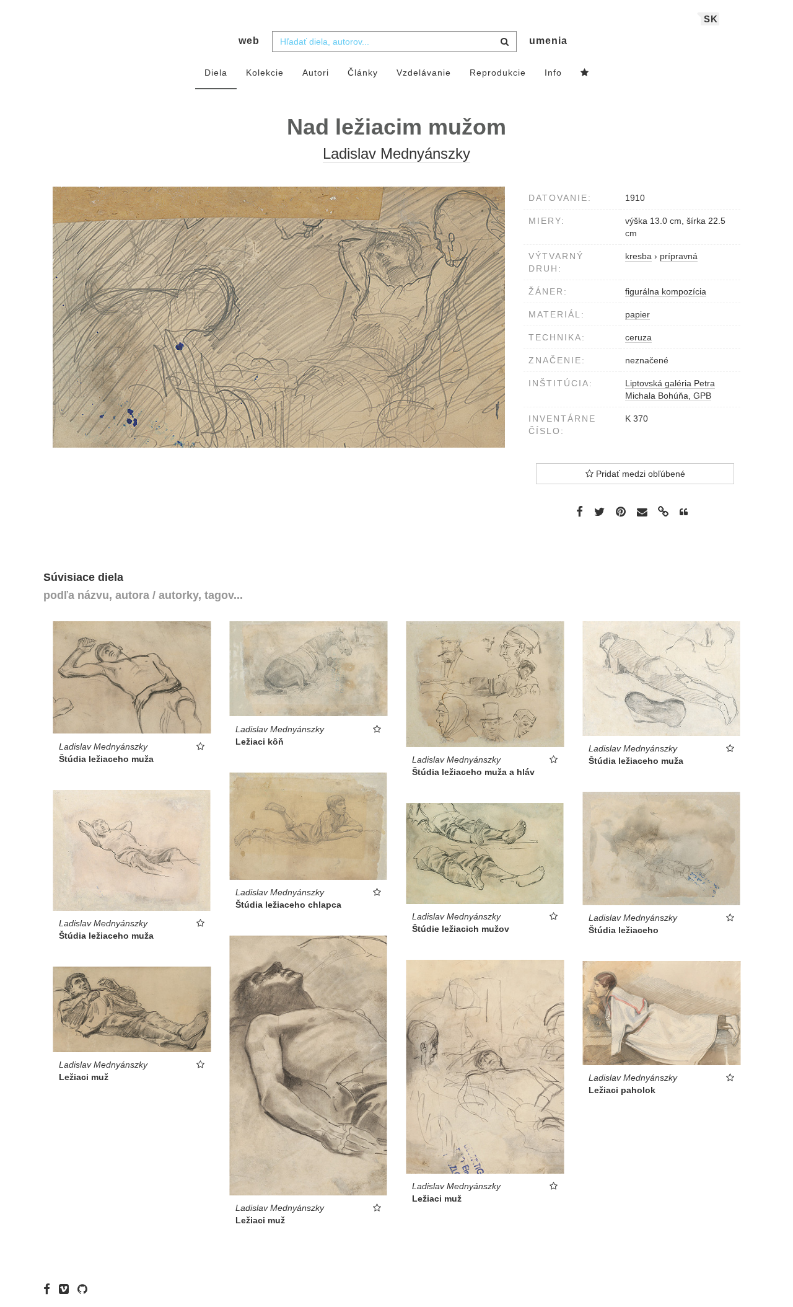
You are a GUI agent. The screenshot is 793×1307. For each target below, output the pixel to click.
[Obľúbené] (584, 73)
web (249, 40)
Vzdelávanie (423, 73)
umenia (548, 40)
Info (553, 73)
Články (363, 73)
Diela (215, 73)
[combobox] (394, 41)
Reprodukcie (498, 73)
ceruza (638, 337)
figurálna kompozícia (665, 291)
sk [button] (711, 19)
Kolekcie (265, 73)
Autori (315, 73)
